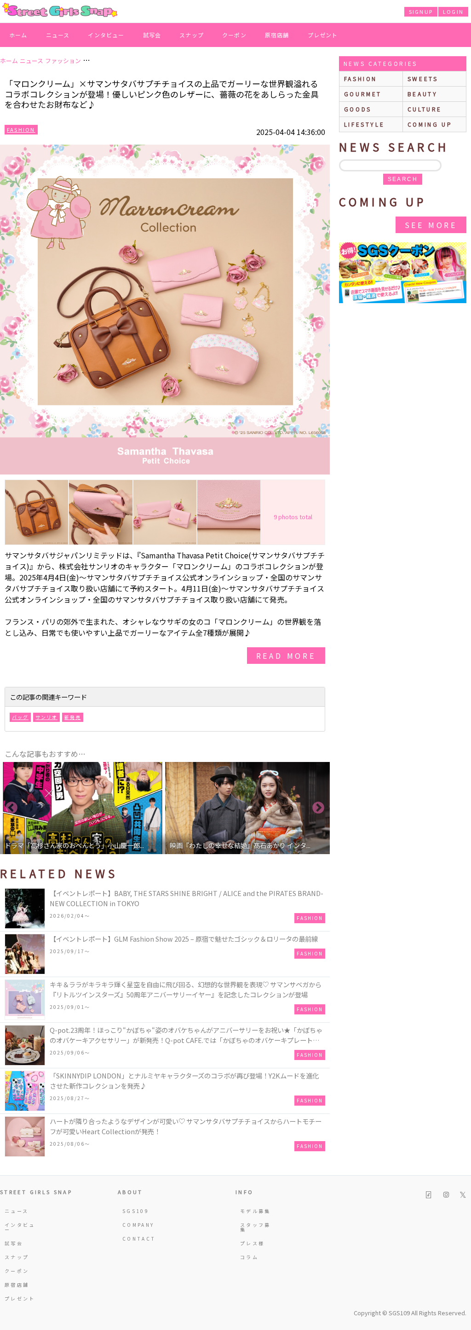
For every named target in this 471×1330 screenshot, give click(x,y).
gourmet (363, 94)
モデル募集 (255, 1210)
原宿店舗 (277, 35)
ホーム (18, 35)
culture (425, 109)
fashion (360, 78)
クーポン (234, 35)
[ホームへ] (59, 10)
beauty (423, 94)
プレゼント (323, 35)
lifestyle (364, 124)
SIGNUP (421, 11)
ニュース (58, 35)
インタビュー (106, 35)
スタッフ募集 (255, 1227)
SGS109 (135, 1210)
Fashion (21, 129)
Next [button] (318, 808)
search (403, 179)
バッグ (20, 717)
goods (358, 109)
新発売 (72, 717)
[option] (82, 808)
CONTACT (139, 1238)
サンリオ (46, 717)
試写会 (152, 35)
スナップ (191, 35)
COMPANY (138, 1224)
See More (431, 224)
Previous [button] (11, 808)
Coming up (430, 124)
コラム (249, 1257)
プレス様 (252, 1243)
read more (286, 655)
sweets (423, 78)
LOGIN (453, 11)
